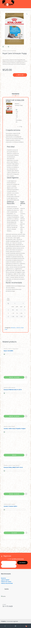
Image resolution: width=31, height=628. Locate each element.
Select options (26, 377)
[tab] (15, 94)
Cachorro (9, 50)
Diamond (13, 387)
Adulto (9, 387)
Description (15, 94)
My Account (5, 626)
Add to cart (21, 75)
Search (15, 626)
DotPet (4, 621)
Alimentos (5, 50)
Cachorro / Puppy (11, 348)
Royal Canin (13, 50)
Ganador (13, 426)
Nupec (17, 348)
